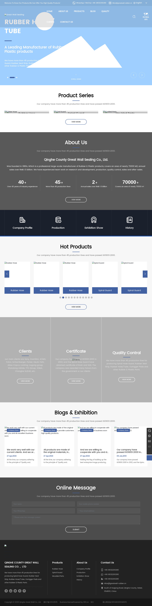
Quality (105, 11)
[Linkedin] (10, 591)
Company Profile (22, 228)
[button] (7, 77)
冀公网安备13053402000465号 (115, 602)
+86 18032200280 (99, 3)
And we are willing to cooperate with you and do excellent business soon (94, 452)
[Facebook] (6, 591)
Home (49, 11)
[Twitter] (15, 591)
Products (79, 11)
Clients (50, 22)
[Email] (149, 441)
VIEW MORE (20, 274)
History (130, 228)
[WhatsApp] (149, 436)
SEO (92, 602)
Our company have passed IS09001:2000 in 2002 (129, 452)
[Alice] (149, 430)
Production (58, 228)
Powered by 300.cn (81, 602)
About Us (63, 11)
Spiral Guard (78, 290)
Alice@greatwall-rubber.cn (122, 3)
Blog (92, 11)
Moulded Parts (58, 576)
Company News (13, 430)
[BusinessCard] (149, 446)
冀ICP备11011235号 (50, 602)
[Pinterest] (24, 591)
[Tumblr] (19, 591)
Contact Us (66, 22)
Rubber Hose (20, 290)
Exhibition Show (94, 228)
